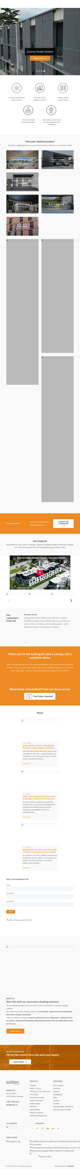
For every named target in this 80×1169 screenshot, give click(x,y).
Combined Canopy (37, 1097)
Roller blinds (35, 1103)
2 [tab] (39, 71)
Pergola (33, 1085)
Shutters (33, 1106)
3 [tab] (41, 71)
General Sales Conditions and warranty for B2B (63, 1108)
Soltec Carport (35, 1088)
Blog (55, 1097)
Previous (8, 600)
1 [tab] (37, 71)
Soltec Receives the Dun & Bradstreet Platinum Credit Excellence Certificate (39, 746)
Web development (60, 1166)
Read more (39, 58)
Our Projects (58, 1085)
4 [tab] (44, 71)
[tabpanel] (40, 41)
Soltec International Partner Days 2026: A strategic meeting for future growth (39, 797)
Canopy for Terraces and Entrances (40, 1093)
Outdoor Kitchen (36, 1100)
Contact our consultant (63, 522)
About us (56, 1088)
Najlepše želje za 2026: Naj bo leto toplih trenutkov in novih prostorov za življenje (39, 851)
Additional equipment (38, 1116)
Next (71, 600)
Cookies (56, 1103)
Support (56, 1091)
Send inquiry (19, 1061)
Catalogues (57, 1094)
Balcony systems (36, 1113)
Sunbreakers (35, 1109)
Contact (56, 1100)
